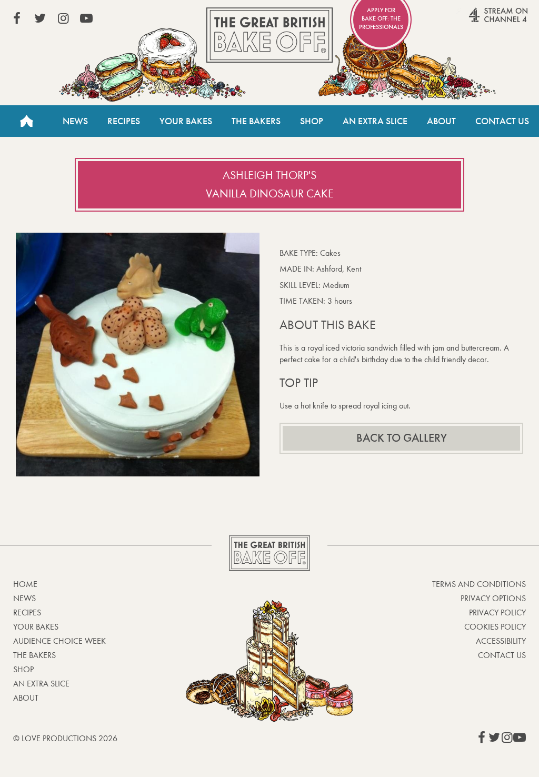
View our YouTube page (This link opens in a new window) (86, 18)
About (441, 121)
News (75, 121)
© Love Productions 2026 (65, 738)
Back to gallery (401, 438)
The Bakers (256, 121)
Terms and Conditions (479, 584)
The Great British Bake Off (269, 35)
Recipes (123, 121)
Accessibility (501, 641)
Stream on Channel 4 (477, 20)
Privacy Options (493, 598)
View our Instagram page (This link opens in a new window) (63, 18)
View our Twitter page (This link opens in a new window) (40, 18)
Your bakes (35, 627)
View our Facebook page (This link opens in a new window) (17, 18)
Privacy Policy (497, 612)
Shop (311, 121)
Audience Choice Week (59, 641)
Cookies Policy (495, 627)
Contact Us (502, 121)
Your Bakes (185, 121)
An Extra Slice (375, 121)
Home (26, 121)
